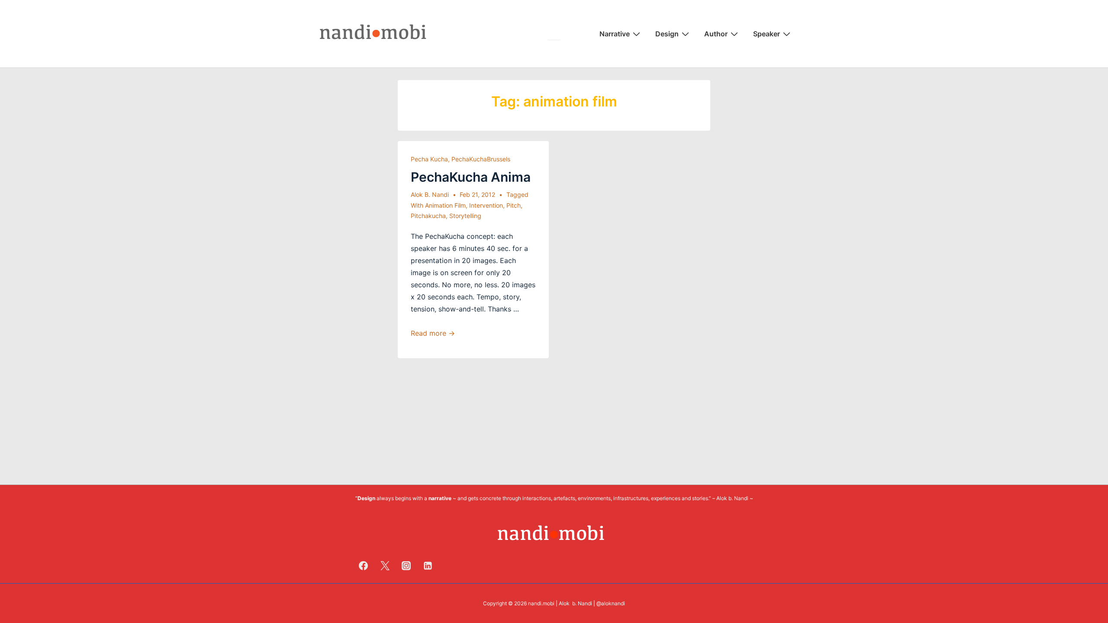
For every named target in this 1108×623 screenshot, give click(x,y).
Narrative (614, 33)
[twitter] (385, 565)
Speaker (766, 33)
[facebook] (363, 565)
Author (716, 33)
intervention (486, 205)
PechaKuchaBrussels (480, 159)
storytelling (465, 215)
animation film (445, 205)
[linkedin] (428, 565)
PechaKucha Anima (471, 177)
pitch (513, 205)
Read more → (433, 333)
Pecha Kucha (429, 159)
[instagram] (406, 565)
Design (667, 33)
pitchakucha (428, 215)
